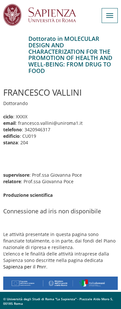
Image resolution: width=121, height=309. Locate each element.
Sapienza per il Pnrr (24, 267)
